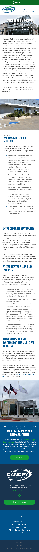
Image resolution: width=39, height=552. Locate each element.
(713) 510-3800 (20, 502)
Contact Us (19, 458)
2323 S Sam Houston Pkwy (19, 486)
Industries (16, 28)
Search (25, 11)
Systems (19, 519)
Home (7, 28)
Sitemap (19, 545)
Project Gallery (19, 521)
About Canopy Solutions (19, 530)
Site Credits (20, 542)
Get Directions (18, 491)
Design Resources (19, 527)
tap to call (20, 2)
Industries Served (19, 524)
